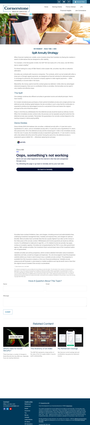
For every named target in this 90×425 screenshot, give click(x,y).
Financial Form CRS (45, 403)
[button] (46, 6)
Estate (26, 408)
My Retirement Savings (68, 349)
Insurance (27, 410)
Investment (28, 406)
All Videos (27, 422)
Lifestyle (27, 417)
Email (47, 284)
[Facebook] (69, 2)
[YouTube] (64, 2)
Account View (80, 2)
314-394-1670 (11, 404)
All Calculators (29, 424)
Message (6, 296)
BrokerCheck (69, 405)
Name (5, 284)
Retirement (28, 404)
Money (26, 415)
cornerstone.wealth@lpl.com (11, 406)
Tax (26, 413)
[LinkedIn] (59, 2)
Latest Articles (28, 419)
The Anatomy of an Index (41, 349)
